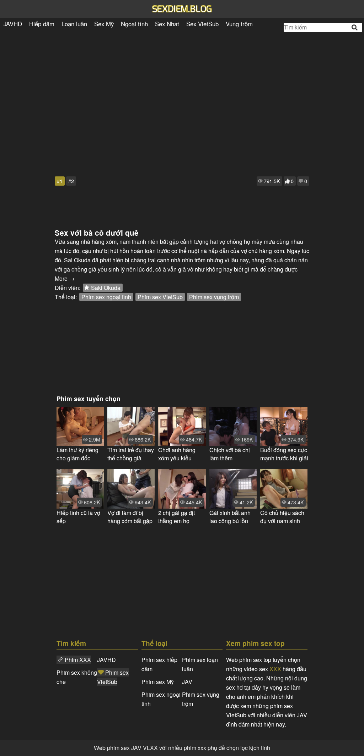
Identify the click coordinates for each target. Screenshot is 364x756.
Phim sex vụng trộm (214, 297)
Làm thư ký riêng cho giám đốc (77, 454)
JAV (187, 682)
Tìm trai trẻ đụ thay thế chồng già (130, 454)
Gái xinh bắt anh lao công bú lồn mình (230, 517)
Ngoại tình (134, 24)
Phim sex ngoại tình (106, 297)
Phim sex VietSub (160, 297)
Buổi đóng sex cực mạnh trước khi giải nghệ (284, 454)
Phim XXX (78, 660)
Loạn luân (74, 24)
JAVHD (13, 24)
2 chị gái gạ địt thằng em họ (176, 517)
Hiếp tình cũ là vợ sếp (78, 517)
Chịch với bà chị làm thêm (229, 454)
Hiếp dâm (41, 24)
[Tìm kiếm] (355, 27)
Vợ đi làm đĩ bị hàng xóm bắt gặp (129, 517)
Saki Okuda (106, 288)
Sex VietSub (202, 24)
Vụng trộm (239, 24)
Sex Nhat (167, 24)
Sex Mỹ (104, 24)
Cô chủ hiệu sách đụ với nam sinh (282, 517)
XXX (275, 669)
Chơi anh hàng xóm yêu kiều (177, 454)
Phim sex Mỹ (157, 682)
